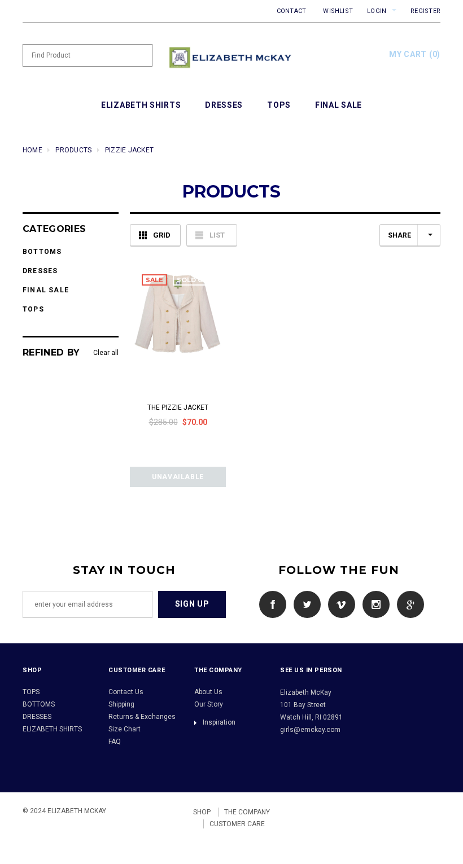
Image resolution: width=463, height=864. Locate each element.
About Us (208, 692)
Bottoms (42, 252)
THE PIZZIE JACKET (177, 407)
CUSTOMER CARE (237, 824)
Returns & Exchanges (142, 717)
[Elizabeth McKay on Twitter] (304, 604)
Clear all (106, 353)
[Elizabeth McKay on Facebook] (270, 604)
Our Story (208, 704)
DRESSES (37, 717)
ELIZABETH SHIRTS (52, 729)
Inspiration (219, 722)
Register (425, 11)
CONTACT (292, 11)
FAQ (114, 741)
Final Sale (46, 290)
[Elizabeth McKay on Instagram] (373, 604)
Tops (33, 309)
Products (73, 150)
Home (32, 150)
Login (376, 11)
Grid (162, 235)
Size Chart (124, 729)
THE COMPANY (247, 812)
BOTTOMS (39, 704)
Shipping (121, 704)
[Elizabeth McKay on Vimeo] (338, 604)
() (414, 54)
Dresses (40, 271)
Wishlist (338, 11)
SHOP (202, 812)
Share (399, 235)
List (217, 235)
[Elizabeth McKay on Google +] (407, 604)
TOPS (31, 692)
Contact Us (125, 692)
